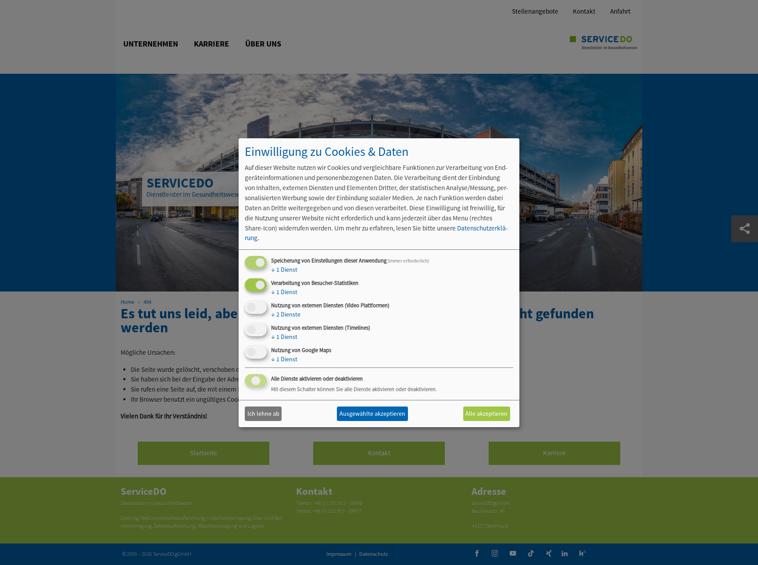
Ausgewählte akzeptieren (372, 413)
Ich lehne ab (263, 413)
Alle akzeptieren (486, 413)
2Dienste (285, 314)
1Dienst (284, 270)
